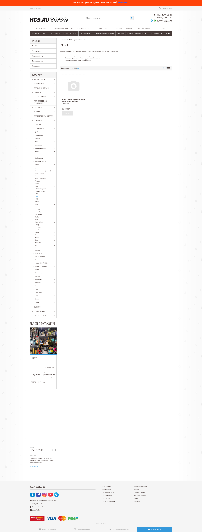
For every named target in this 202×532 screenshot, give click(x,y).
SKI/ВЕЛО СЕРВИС (144, 28)
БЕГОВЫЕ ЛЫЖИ (40, 316)
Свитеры (37, 276)
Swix (36, 240)
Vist (36, 245)
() (49, 529)
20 (72, 68)
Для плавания (38, 135)
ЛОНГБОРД (158, 33)
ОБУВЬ (36, 303)
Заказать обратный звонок (39, 507)
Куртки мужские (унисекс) (43, 171)
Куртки (36, 168)
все (78, 68)
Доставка (103, 28)
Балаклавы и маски (40, 148)
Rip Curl (37, 232)
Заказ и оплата (83, 28)
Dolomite (37, 209)
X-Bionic (37, 250)
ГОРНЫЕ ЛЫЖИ (85, 33)
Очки (36, 142)
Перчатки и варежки (40, 266)
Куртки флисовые (40, 178)
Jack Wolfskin (39, 222)
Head (36, 219)
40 (74, 68)
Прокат (163, 28)
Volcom (37, 248)
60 (76, 68)
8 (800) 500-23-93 (164, 17)
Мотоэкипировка (39, 256)
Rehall (37, 230)
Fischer (37, 217)
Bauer (36, 186)
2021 (37, 196)
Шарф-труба (38, 292)
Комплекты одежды (40, 161)
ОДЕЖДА (37, 125)
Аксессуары (38, 145)
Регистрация (37, 8)
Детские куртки (40, 191)
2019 (37, 199)
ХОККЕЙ (130, 33)
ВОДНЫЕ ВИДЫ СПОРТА (143, 33)
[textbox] (107, 18)
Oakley (37, 225)
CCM (36, 204)
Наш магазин (106, 498)
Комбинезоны (38, 158)
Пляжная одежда (39, 273)
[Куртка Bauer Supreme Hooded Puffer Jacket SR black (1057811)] (73, 86)
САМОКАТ (73, 33)
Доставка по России (124, 28)
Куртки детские (39, 176)
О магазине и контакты (63, 28)
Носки (36, 260)
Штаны (36, 299)
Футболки (37, 283)
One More (38, 227)
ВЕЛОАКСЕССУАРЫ (61, 33)
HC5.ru (100, 524)
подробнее (122, 2)
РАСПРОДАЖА (41, 28)
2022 (37, 194)
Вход (31, 8)
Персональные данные (109, 501)
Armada (37, 181)
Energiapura (38, 214)
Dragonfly (38, 212)
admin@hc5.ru (36, 510)
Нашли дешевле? (107, 495)
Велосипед (137, 501)
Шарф (36, 289)
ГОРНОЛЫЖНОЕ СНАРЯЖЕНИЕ (103, 33)
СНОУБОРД (120, 33)
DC (36, 207)
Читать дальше (34, 466)
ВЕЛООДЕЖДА (39, 129)
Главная (62, 40)
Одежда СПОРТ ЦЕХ (40, 263)
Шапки (36, 286)
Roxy (36, 235)
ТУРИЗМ (37, 307)
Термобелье (37, 279)
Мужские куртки (41, 189)
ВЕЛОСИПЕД (47, 33)
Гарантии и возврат (139, 492)
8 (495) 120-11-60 (163, 14)
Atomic (37, 183)
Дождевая (37, 138)
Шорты (36, 296)
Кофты (36, 164)
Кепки (36, 155)
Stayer (37, 237)
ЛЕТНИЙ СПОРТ (40, 311)
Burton (37, 201)
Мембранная (38, 253)
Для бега (37, 132)
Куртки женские (39, 173)
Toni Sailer (38, 242)
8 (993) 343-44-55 (164, 21)
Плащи (36, 269)
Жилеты (36, 151)
